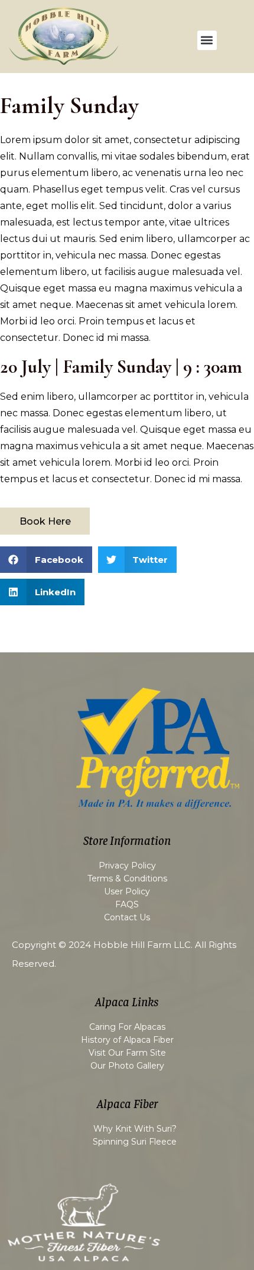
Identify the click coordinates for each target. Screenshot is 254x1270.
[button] (207, 40)
